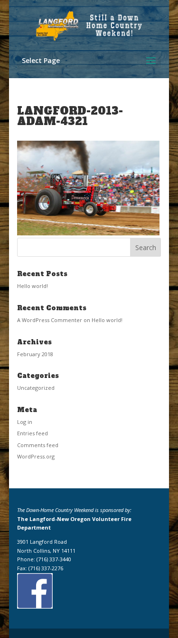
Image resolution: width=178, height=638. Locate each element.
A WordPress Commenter (49, 319)
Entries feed (32, 433)
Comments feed (37, 445)
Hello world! (32, 285)
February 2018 (35, 354)
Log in (24, 421)
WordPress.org (36, 456)
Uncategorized (36, 387)
